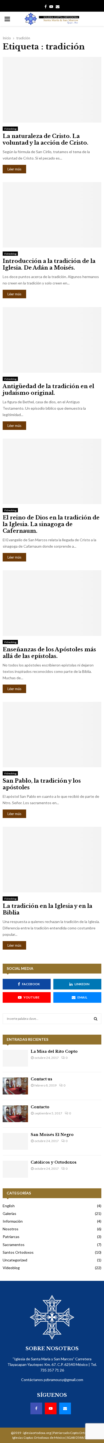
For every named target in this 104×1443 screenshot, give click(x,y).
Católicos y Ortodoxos (54, 1162)
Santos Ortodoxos (18, 1252)
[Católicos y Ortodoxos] (15, 1169)
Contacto (40, 1107)
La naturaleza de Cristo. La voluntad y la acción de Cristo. (45, 139)
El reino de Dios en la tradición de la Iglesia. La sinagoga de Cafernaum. (51, 524)
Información (13, 1221)
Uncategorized (15, 1260)
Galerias (9, 1213)
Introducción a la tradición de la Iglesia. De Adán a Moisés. (49, 264)
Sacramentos (14, 1244)
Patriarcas (11, 1236)
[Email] (57, 7)
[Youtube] (51, 7)
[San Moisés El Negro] (15, 1141)
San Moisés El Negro (52, 1134)
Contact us (41, 1079)
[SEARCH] (95, 1018)
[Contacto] (15, 1113)
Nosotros (10, 1229)
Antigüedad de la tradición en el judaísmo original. (48, 389)
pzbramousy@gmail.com (63, 1379)
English (9, 1205)
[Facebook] (46, 7)
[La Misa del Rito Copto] (15, 1058)
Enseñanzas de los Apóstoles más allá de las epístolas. (49, 652)
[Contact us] (15, 1085)
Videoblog (10, 128)
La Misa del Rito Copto (54, 1051)
